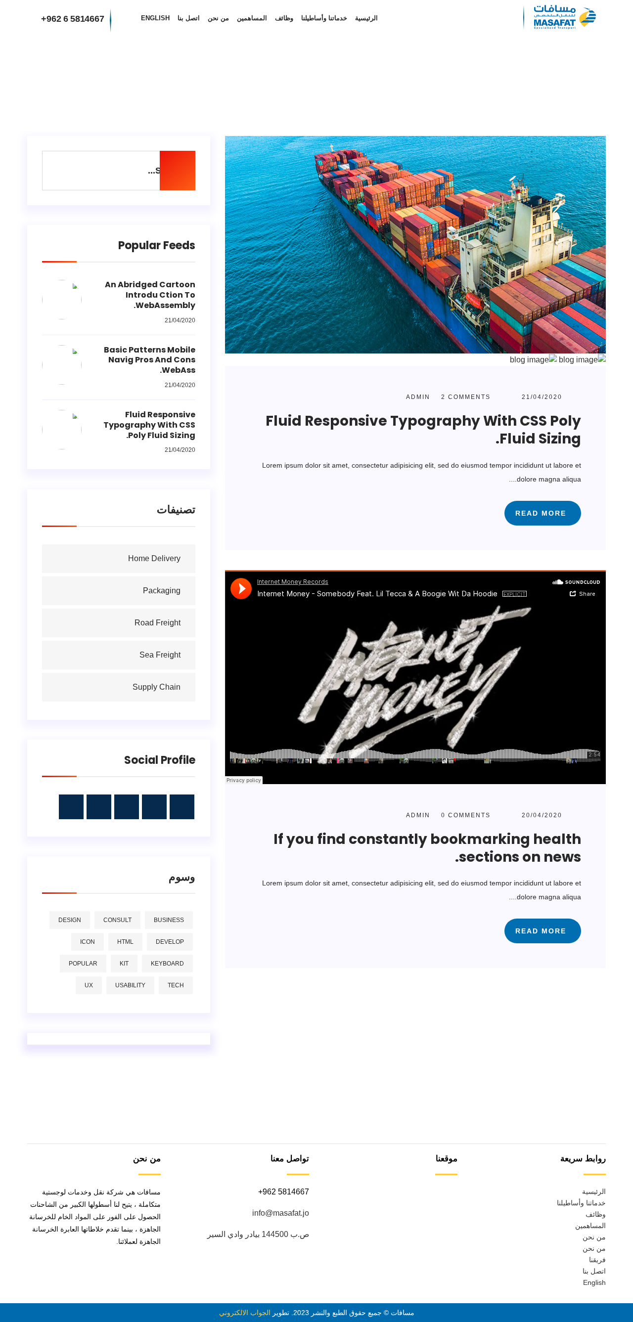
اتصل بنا (189, 17)
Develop (170, 941)
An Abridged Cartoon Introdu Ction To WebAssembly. (150, 295)
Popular (83, 963)
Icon (87, 941)
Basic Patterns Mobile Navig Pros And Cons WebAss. (149, 360)
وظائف (284, 17)
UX (89, 985)
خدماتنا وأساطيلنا (324, 17)
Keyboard (167, 963)
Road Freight (158, 622)
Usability (130, 985)
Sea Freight (160, 655)
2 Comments (465, 397)
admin (418, 397)
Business (169, 920)
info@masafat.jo (280, 1213)
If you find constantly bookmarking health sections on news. (427, 848)
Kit (124, 963)
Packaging (162, 590)
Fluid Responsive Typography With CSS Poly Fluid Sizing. (423, 429)
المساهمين (252, 17)
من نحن (218, 17)
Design (69, 920)
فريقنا (597, 1260)
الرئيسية (366, 17)
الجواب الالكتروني (245, 1313)
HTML (125, 941)
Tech (176, 985)
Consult (117, 920)
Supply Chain (157, 687)
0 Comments (465, 815)
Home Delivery (154, 558)
